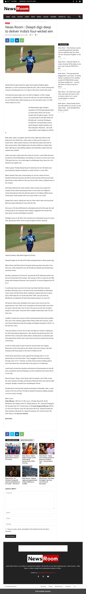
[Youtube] (80, 1)
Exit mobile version (43, 591)
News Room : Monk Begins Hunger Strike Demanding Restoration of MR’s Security (29, 459)
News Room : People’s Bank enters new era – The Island (12, 457)
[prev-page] (51, 440)
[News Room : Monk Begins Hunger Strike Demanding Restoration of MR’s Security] (29, 448)
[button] (79, 17)
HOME (8, 17)
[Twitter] (76, 1)
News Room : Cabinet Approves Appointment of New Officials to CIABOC (29, 481)
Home (6, 21)
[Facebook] (73, 1)
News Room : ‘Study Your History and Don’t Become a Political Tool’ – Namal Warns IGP (46, 459)
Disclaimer (43, 586)
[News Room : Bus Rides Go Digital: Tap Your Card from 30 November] (46, 471)
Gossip (27, 17)
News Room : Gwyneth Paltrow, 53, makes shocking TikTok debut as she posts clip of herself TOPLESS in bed (69, 65)
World (39, 17)
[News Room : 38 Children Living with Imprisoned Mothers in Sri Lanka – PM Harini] (12, 471)
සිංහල (69, 17)
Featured (53, 17)
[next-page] (53, 440)
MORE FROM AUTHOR (27, 440)
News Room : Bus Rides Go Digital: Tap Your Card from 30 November (46, 481)
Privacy (51, 586)
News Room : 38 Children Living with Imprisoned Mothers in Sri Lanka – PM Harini (12, 481)
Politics (20, 17)
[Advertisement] (56, 8)
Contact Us (62, 17)
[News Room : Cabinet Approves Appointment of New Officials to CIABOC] (29, 471)
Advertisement (59, 586)
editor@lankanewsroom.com (46, 572)
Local (14, 17)
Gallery (45, 17)
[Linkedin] (17, 40)
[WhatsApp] (22, 40)
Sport (33, 17)
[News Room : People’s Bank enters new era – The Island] (12, 448)
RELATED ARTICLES (12, 440)
